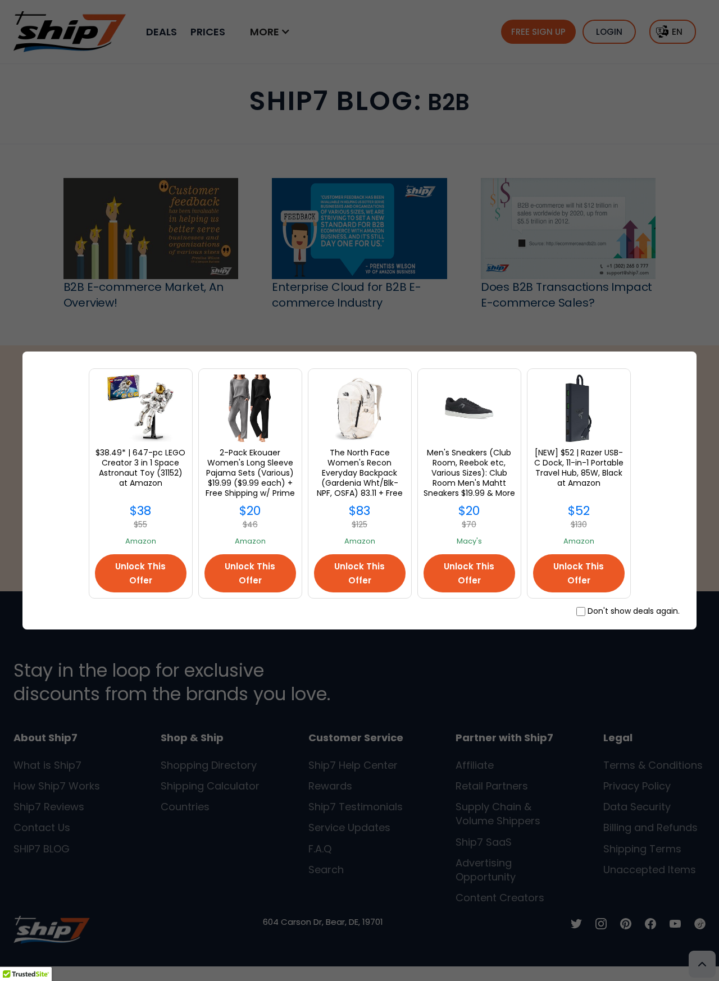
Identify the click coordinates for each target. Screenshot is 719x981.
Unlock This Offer (140, 573)
